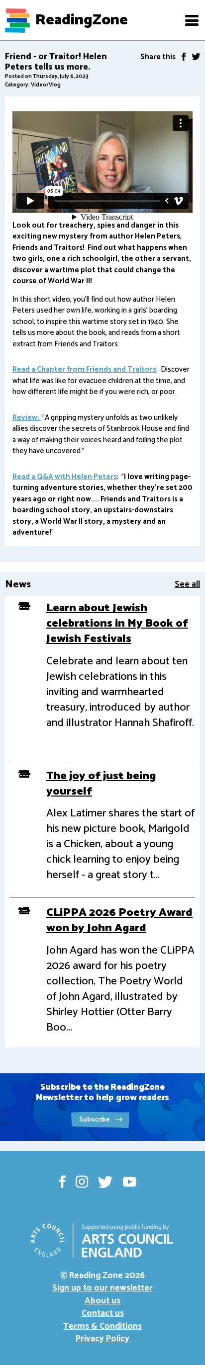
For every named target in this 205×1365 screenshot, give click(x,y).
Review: (26, 417)
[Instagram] (82, 1182)
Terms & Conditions (102, 1326)
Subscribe (95, 1120)
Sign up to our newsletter (102, 1288)
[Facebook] (184, 57)
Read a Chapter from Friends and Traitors (84, 369)
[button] (191, 20)
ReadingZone (81, 20)
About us (102, 1301)
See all (187, 584)
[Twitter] (196, 57)
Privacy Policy (102, 1339)
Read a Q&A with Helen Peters (64, 477)
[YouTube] (129, 1182)
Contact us (103, 1313)
